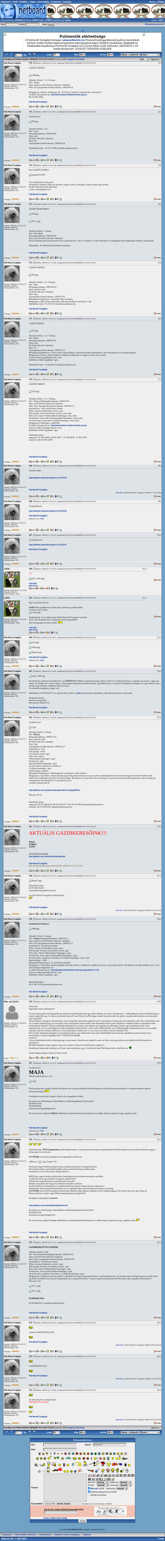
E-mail (161, 1539)
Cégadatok (7, 1535)
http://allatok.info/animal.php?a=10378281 (48, 511)
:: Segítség (66, 2)
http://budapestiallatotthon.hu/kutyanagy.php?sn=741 (75, 970)
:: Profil (13, 2)
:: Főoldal (159, 2)
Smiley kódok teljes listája (55, 1518)
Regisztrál (5, 2)
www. (79, 693)
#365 (41, 660)
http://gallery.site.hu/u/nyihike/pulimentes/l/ (48, 1205)
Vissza (152, 2)
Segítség (87, 1535)
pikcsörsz (33, 586)
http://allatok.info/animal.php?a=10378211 (48, 545)
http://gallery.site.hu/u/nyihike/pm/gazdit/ (47, 856)
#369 (41, 519)
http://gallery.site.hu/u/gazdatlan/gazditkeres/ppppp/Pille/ (54, 790)
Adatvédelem (45, 1535)
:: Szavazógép (42, 2)
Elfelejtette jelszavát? (155, 24)
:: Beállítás (22, 2)
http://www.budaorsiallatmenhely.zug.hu (69, 95)
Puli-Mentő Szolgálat (38, 102)
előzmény (119, 493)
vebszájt (33, 583)
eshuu (68, 20)
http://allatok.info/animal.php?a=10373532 (48, 478)
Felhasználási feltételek (25, 1535)
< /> (82, 31)
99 (160, 20)
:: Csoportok (55, 2)
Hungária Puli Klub (75, 59)
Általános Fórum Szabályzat (67, 1535)
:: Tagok (31, 2)
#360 (41, 1131)
